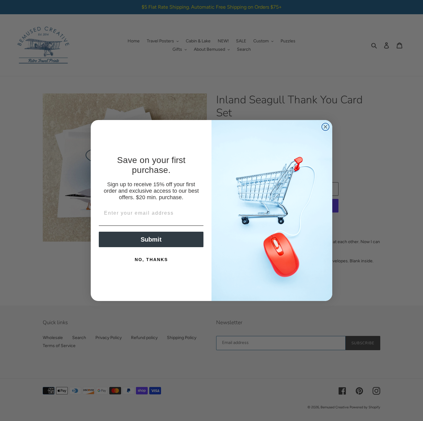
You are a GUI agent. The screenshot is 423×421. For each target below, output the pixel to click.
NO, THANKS (151, 259)
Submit (151, 239)
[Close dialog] (325, 127)
